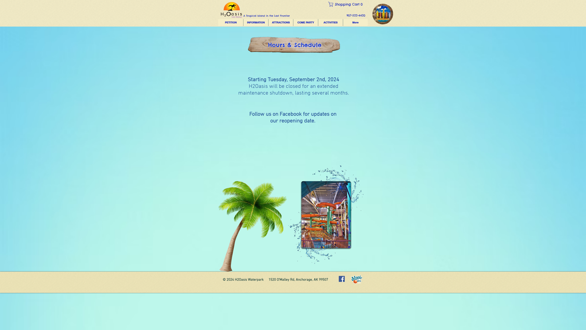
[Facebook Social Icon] (342, 279)
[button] (347, 4)
